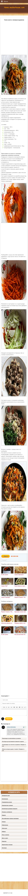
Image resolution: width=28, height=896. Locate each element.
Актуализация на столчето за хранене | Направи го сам (14, 745)
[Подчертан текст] (9, 707)
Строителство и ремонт (7, 805)
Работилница (5, 825)
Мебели (4, 831)
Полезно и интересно (7, 812)
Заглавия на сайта (14, 792)
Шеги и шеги (5, 838)
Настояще (4, 848)
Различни (4, 841)
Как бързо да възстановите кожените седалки (13, 741)
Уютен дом (4, 828)
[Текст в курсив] (6, 707)
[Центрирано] (17, 707)
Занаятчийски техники (7, 844)
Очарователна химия (7, 802)
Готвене (4, 821)
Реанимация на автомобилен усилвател (11, 738)
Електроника (5, 799)
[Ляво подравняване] (14, 707)
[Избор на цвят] (25, 707)
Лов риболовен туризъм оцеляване (10, 818)
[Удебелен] (4, 707)
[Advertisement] (14, 35)
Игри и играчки (5, 834)
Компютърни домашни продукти (9, 808)
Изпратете (8, 718)
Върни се (6, 556)
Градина (4, 815)
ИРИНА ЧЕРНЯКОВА (11, 727)
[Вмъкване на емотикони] (22, 707)
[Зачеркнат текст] (11, 707)
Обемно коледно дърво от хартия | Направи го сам (13, 749)
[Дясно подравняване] (19, 707)
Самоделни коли (6, 795)
